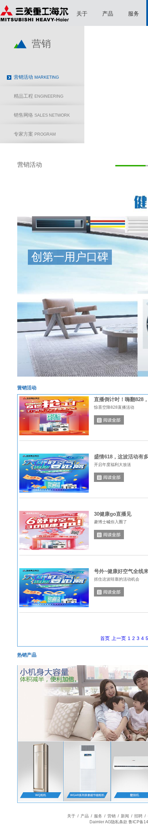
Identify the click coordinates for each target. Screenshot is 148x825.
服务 (133, 14)
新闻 (125, 816)
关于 (81, 14)
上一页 (119, 638)
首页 (105, 638)
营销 (111, 816)
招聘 (138, 816)
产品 (107, 14)
